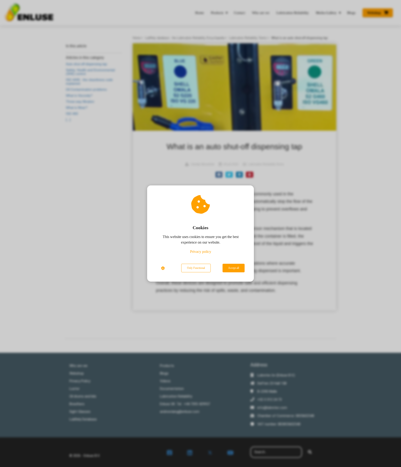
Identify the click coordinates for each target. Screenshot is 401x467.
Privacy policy (200, 252)
